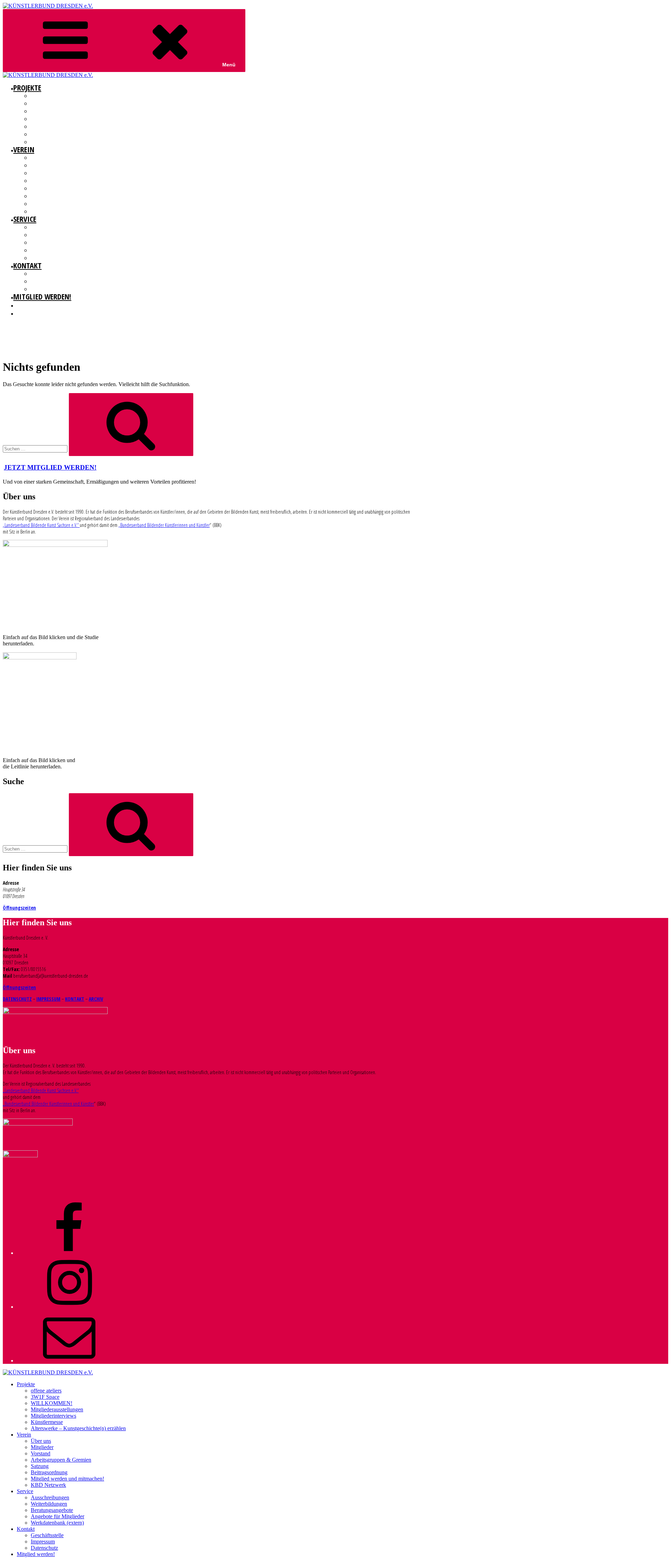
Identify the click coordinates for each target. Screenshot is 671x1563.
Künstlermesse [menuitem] (47, 1422)
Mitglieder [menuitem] (42, 1447)
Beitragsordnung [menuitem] (49, 1472)
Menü (229, 64)
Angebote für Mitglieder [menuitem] (57, 1516)
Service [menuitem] (25, 1491)
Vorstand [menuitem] (40, 1453)
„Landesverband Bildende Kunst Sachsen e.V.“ (41, 525)
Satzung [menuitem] (40, 1466)
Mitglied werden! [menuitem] (36, 1554)
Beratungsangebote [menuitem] (52, 1510)
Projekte (27, 87)
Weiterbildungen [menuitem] (49, 1504)
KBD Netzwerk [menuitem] (48, 1485)
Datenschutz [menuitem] (44, 1548)
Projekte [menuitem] (26, 1384)
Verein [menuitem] (24, 1435)
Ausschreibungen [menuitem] (50, 1497)
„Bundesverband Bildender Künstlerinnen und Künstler (164, 525)
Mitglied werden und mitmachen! (65, 204)
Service (24, 219)
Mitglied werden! (42, 296)
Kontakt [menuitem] (26, 1529)
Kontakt (27, 265)
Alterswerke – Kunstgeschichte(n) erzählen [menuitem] (78, 1428)
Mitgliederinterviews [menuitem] (53, 1416)
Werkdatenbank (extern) (55, 258)
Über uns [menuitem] (41, 1441)
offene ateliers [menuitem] (46, 1391)
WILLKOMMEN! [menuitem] (51, 1403)
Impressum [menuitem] (43, 1541)
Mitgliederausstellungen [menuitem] (57, 1409)
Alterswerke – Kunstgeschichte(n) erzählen (76, 142)
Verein (23, 149)
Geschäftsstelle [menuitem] (47, 1535)
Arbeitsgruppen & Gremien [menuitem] (61, 1460)
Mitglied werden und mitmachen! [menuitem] (67, 1479)
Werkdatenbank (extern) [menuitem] (57, 1523)
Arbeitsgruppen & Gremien (57, 180)
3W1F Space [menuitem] (45, 1397)
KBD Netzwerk (44, 211)
